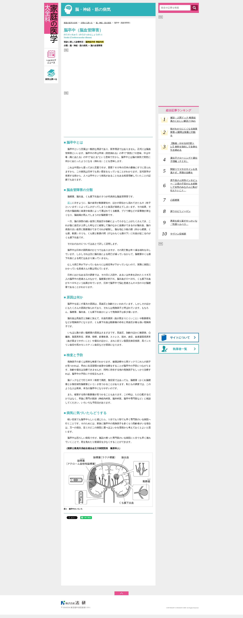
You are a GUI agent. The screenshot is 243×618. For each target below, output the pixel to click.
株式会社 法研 (75, 603)
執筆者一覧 (180, 348)
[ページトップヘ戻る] (121, 592)
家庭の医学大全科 (70, 23)
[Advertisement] (107, 71)
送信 (194, 8)
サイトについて (180, 337)
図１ (70, 203)
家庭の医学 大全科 (51, 25)
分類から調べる (87, 23)
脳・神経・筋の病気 (103, 23)
